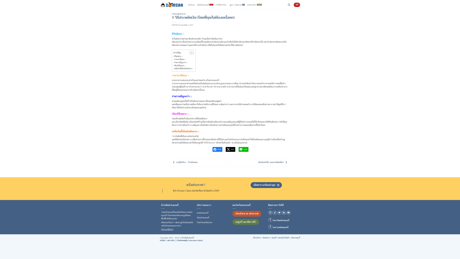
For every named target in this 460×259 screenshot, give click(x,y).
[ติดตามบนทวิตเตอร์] (279, 213)
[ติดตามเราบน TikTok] (275, 213)
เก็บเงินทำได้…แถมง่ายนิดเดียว (271, 162)
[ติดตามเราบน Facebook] (270, 220)
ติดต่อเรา (266, 237)
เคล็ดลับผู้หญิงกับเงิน (179, 14)
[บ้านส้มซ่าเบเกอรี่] (172, 4)
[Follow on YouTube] (288, 213)
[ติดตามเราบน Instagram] (270, 213)
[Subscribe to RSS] (284, 213)
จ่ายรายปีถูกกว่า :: (181, 62)
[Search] (289, 4)
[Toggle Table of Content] (190, 53)
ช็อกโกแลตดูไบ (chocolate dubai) (190, 240)
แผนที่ (274, 237)
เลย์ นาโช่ (170, 240)
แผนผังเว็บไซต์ (283, 237)
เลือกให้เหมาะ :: (180, 65)
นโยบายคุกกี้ (295, 237)
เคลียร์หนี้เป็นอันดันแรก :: (183, 68)
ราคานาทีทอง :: (180, 59)
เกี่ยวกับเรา (257, 237)
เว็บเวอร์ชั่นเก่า (167, 229)
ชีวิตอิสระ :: (178, 56)
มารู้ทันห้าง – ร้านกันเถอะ (187, 162)
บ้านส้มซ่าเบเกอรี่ (187, 237)
